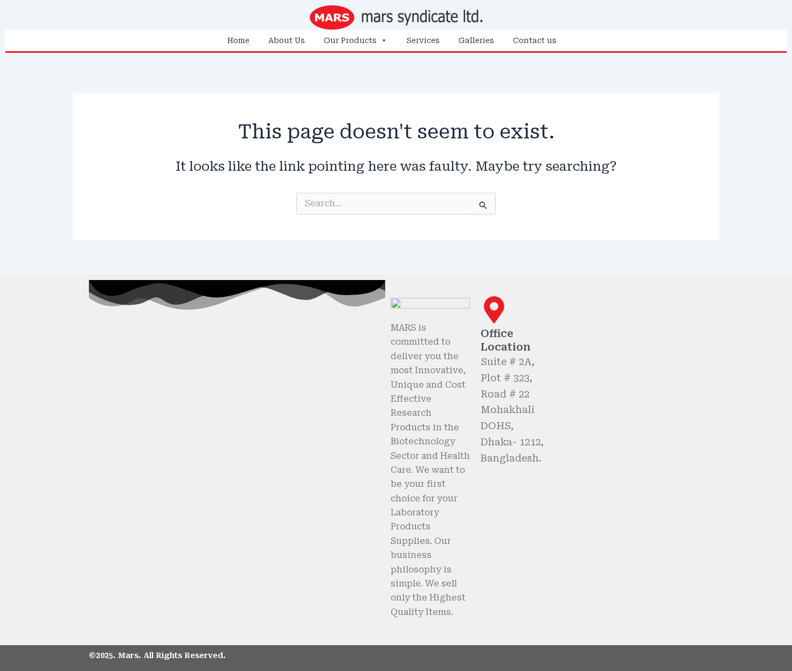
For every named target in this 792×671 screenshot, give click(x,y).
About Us (286, 40)
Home (238, 40)
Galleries (476, 40)
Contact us (535, 40)
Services (423, 40)
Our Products (350, 40)
